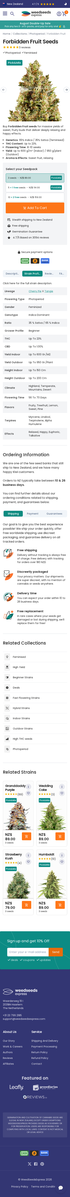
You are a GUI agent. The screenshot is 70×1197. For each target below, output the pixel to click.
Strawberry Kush (13, 856)
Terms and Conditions (45, 1186)
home (6, 34)
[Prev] (3, 90)
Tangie (49, 291)
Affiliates (8, 1064)
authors (8, 1052)
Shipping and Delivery (44, 1041)
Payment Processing (44, 1046)
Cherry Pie (35, 291)
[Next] (66, 90)
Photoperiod (37, 34)
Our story (9, 1041)
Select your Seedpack (22, 169)
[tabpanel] (35, 359)
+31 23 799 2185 (12, 1015)
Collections (20, 34)
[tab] (13, 273)
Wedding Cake (46, 788)
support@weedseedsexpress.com (24, 1019)
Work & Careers (12, 1046)
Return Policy (39, 1052)
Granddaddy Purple (15, 788)
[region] (35, 24)
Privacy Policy (19, 1186)
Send (55, 952)
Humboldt (46, 854)
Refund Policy (39, 1058)
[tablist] (35, 273)
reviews (8, 1058)
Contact (36, 1064)
